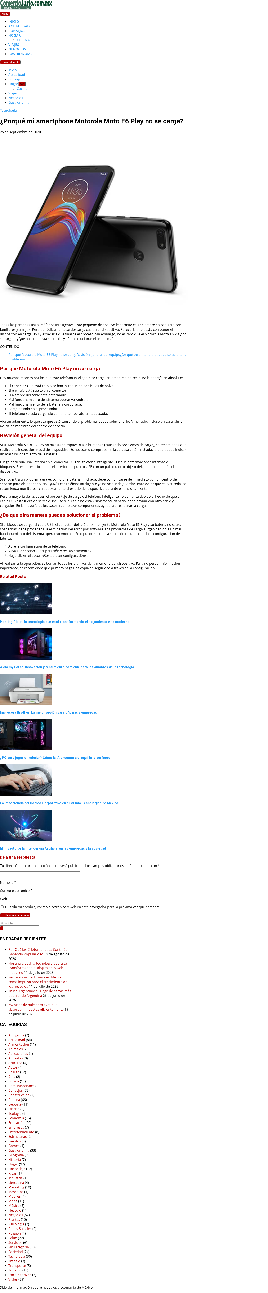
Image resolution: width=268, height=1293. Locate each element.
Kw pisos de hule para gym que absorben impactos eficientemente (36, 1007)
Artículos (15, 1062)
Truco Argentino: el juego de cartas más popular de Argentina (39, 993)
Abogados (16, 1035)
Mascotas (15, 1192)
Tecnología (8, 110)
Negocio (14, 1210)
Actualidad (19, 26)
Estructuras (17, 1136)
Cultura (14, 1099)
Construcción (19, 1095)
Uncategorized (19, 1274)
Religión (14, 1233)
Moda (12, 1201)
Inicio (13, 21)
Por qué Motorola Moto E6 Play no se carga (42, 354)
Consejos (16, 30)
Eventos (14, 1141)
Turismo (15, 1270)
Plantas (14, 1219)
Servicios (15, 1242)
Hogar (14, 35)
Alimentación (18, 1044)
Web (3, 898)
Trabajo (14, 1261)
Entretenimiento (21, 1132)
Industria (15, 1178)
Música (13, 1205)
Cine (11, 1076)
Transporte (17, 1265)
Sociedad (15, 1251)
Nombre (8, 882)
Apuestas (15, 1058)
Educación (16, 1122)
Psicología (16, 1224)
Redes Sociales (20, 1228)
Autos (13, 1067)
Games (13, 1145)
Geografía (16, 1155)
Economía (16, 1118)
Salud (12, 1238)
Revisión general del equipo (98, 354)
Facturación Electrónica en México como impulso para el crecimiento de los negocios (37, 982)
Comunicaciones (21, 1086)
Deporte (15, 1104)
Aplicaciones (18, 1053)
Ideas (12, 1173)
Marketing (16, 1187)
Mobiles (14, 1196)
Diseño (13, 1109)
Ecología (15, 1113)
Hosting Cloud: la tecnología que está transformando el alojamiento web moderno (37, 968)
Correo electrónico (16, 890)
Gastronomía (21, 54)
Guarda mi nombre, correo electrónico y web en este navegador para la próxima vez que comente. (83, 907)
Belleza (13, 1072)
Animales (15, 1049)
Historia (14, 1159)
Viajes (13, 44)
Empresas (16, 1127)
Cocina (23, 40)
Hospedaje (16, 1168)
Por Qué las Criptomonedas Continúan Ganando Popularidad (39, 951)
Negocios (17, 49)
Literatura (16, 1182)
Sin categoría (18, 1247)
